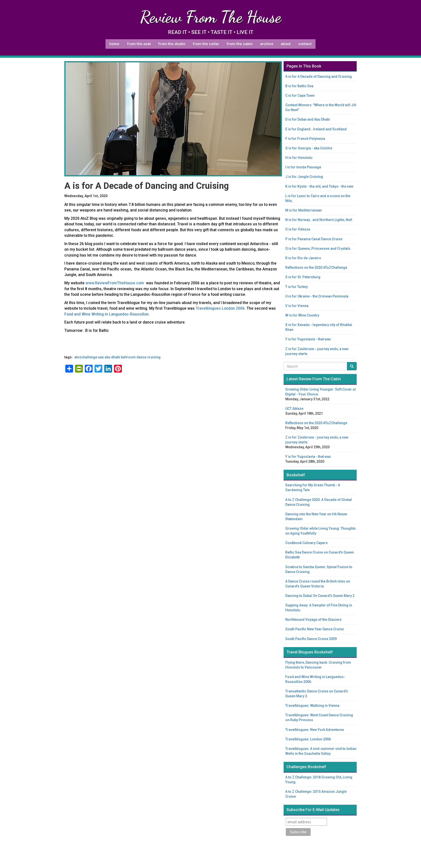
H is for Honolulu (298, 158)
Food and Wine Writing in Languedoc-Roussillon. (107, 314)
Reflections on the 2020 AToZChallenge (316, 267)
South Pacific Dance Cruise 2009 (311, 639)
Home (114, 44)
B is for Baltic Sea (299, 86)
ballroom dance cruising (141, 357)
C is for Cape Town (300, 95)
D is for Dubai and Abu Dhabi (307, 119)
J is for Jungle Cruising (304, 177)
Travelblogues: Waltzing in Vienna (312, 706)
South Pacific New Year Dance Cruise (314, 629)
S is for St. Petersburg (302, 277)
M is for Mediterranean (303, 210)
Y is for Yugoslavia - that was (308, 339)
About (286, 44)
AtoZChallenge (85, 357)
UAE (101, 357)
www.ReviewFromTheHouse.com (115, 283)
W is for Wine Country (302, 315)
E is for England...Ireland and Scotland (316, 129)
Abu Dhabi (112, 357)
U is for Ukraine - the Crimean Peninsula (316, 296)
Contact (305, 44)
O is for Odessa (297, 229)
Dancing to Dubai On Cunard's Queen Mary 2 (319, 596)
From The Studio (171, 44)
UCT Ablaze (294, 409)
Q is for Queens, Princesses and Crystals (317, 248)
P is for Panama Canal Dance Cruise (313, 239)
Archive (266, 44)
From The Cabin (240, 44)
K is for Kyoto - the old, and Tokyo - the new (319, 186)
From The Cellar (206, 44)
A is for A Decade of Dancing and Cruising (318, 76)
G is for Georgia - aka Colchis (308, 148)
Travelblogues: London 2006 (308, 739)
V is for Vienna (296, 306)
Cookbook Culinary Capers (306, 543)
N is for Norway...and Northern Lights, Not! (318, 220)
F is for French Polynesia (305, 139)
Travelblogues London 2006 (220, 308)
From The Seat (139, 44)
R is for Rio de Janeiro (303, 258)
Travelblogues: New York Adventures (314, 730)
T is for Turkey (296, 287)
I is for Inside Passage (303, 167)
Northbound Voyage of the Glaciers (313, 620)
